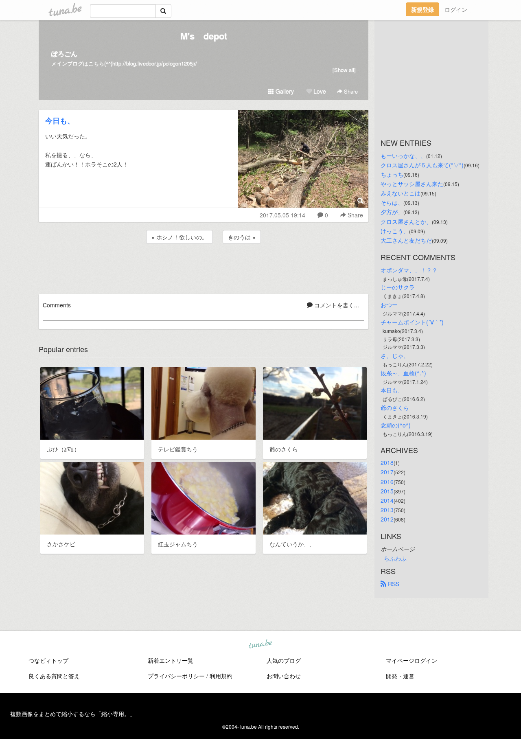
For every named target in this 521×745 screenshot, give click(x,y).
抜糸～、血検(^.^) (403, 373)
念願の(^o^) (396, 425)
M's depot (203, 35)
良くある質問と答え (54, 676)
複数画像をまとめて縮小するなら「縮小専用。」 (73, 714)
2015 (387, 491)
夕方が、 (392, 212)
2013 (387, 510)
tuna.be (260, 644)
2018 (387, 462)
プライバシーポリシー (176, 676)
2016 (387, 482)
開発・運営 (400, 676)
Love (319, 91)
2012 (387, 519)
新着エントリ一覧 (170, 660)
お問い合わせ (284, 676)
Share (350, 91)
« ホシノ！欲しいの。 (179, 237)
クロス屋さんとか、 (406, 221)
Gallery (284, 91)
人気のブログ (284, 660)
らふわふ (395, 558)
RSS (392, 584)
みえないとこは (400, 193)
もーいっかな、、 (403, 155)
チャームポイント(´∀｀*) (412, 322)
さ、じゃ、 (395, 355)
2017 (387, 472)
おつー (389, 304)
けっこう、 (395, 231)
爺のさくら (395, 407)
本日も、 (392, 390)
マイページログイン (411, 660)
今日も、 (59, 120)
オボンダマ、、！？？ (409, 270)
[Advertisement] (203, 267)
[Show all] (344, 70)
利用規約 (221, 676)
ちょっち (392, 174)
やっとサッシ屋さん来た (412, 184)
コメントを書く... (336, 305)
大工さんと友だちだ (406, 240)
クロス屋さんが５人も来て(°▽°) (422, 165)
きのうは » (242, 237)
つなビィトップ (48, 660)
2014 (387, 500)
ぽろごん (64, 53)
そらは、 (392, 202)
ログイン (455, 9)
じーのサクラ (398, 287)
